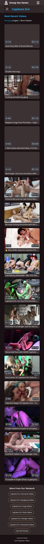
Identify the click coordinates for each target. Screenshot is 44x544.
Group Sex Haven (18, 2)
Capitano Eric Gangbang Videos (22, 500)
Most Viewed (25, 20)
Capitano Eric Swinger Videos (22, 518)
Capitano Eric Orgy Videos (22, 506)
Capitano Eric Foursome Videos (22, 494)
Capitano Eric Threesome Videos (22, 525)
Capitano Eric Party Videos (22, 512)
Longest (15, 20)
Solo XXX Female (22, 531)
